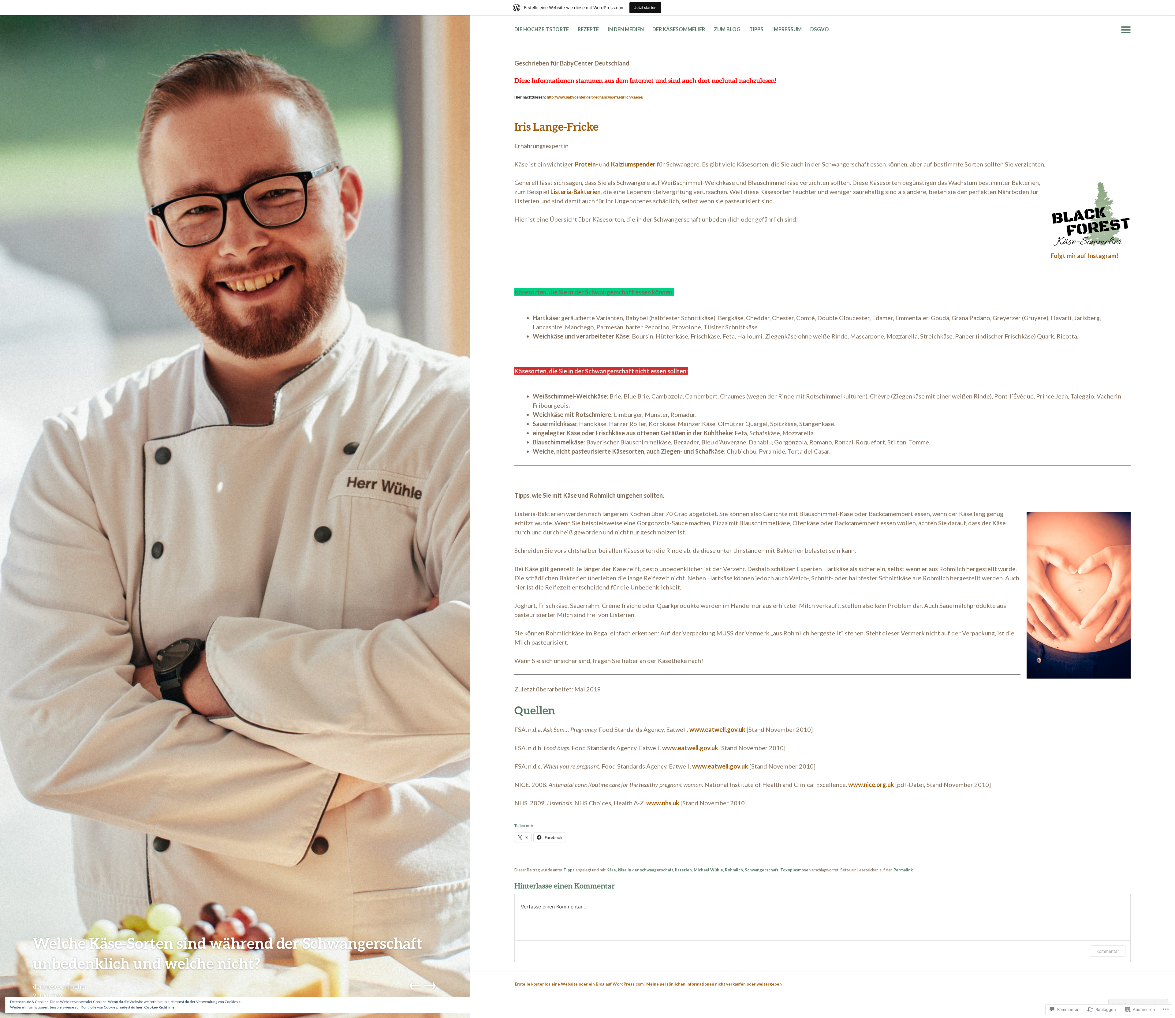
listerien (683, 869)
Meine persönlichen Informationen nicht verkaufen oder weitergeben (714, 984)
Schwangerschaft (761, 869)
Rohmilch (734, 869)
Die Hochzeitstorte (541, 29)
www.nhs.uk (662, 803)
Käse (611, 869)
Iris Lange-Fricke (556, 126)
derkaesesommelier (60, 986)
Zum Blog (727, 29)
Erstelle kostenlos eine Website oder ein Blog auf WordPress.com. (579, 984)
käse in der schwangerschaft (645, 869)
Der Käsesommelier (678, 29)
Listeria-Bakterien (575, 191)
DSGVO (819, 29)
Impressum (787, 29)
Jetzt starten (645, 7)
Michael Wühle (708, 869)
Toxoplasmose (794, 869)
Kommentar (1107, 951)
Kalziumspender (633, 164)
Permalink (903, 869)
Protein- (586, 164)
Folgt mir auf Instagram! (1085, 255)
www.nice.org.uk (871, 784)
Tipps (756, 29)
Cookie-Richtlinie (159, 1007)
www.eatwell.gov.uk (717, 729)
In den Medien (626, 29)
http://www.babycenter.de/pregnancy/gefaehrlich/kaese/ (595, 97)
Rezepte (588, 29)
